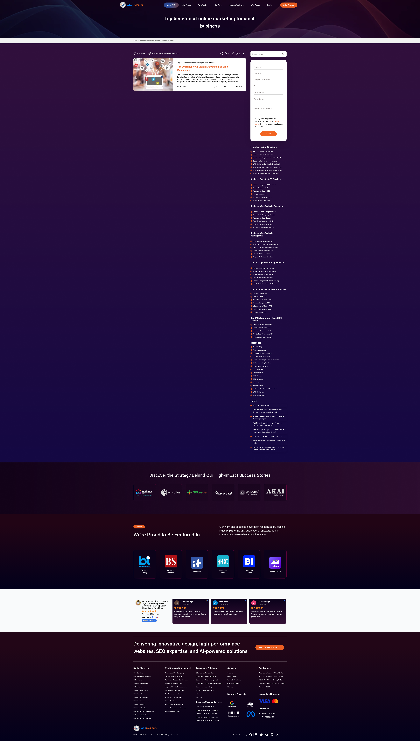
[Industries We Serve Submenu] (246, 5)
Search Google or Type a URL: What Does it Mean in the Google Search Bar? (268, 431)
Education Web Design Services (207, 717)
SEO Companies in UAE (261, 405)
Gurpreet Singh (187, 602)
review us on (148, 620)
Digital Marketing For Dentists (143, 711)
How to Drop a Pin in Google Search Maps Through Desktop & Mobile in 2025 (267, 411)
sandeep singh (263, 602)
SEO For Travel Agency (141, 701)
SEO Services (138, 673)
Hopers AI (170, 5)
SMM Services (138, 680)
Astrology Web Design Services (207, 710)
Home (135, 41)
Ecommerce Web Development (207, 680)
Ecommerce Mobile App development (209, 683)
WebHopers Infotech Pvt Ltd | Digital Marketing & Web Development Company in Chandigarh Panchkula (155, 604)
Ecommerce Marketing (204, 687)
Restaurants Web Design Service (207, 721)
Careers (230, 673)
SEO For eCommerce (140, 694)
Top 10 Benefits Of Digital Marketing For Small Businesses (203, 68)
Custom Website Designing (174, 676)
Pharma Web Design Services (206, 714)
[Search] (283, 54)
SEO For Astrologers (140, 697)
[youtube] (266, 734)
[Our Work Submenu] (223, 5)
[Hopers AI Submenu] (175, 5)
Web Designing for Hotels (205, 707)
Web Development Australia (174, 690)
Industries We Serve (236, 5)
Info (197, 694)
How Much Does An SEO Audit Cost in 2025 (268, 436)
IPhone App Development (173, 701)
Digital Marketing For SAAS (142, 718)
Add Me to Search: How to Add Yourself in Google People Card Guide (267, 424)
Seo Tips (199, 697)
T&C (270, 121)
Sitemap (230, 687)
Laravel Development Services (175, 708)
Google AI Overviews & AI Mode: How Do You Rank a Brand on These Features (268, 448)
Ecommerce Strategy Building (206, 676)
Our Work (218, 5)
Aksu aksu (223, 602)
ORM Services (138, 687)
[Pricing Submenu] (274, 5)
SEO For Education (140, 708)
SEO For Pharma (139, 704)
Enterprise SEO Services (141, 715)
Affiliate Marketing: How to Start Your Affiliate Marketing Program (268, 417)
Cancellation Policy (233, 683)
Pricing (269, 5)
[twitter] (277, 734)
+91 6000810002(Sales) (267, 713)
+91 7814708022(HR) (266, 717)
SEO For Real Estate (140, 690)
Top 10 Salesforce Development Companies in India (269, 442)
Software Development (172, 711)
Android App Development (174, 704)
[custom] (226, 53)
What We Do (202, 5)
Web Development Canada (174, 694)
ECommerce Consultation (205, 673)
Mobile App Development (173, 697)
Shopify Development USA (205, 690)
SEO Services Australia (141, 683)
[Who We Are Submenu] (193, 5)
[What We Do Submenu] (209, 5)
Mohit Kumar (181, 86)
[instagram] (256, 734)
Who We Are (186, 5)
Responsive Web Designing (174, 673)
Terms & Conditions (234, 680)
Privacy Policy (232, 676)
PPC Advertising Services (142, 676)
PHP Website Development (174, 683)
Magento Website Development (175, 687)
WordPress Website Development (176, 680)
